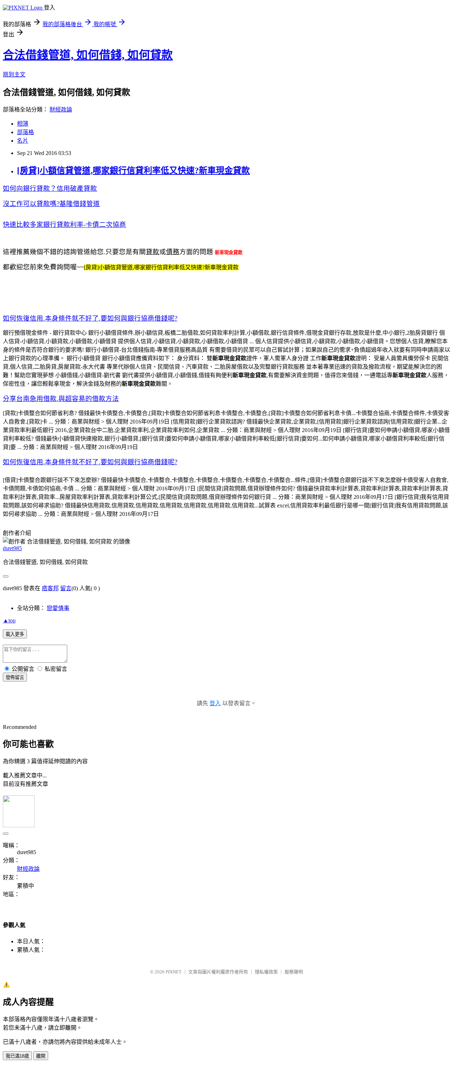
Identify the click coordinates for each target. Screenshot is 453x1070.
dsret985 (12, 548)
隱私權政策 (266, 971)
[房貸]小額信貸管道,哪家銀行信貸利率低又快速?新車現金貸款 (133, 170)
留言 (65, 588)
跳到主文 (14, 74)
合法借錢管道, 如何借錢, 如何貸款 (88, 54)
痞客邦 (50, 588)
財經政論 (61, 110)
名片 (22, 141)
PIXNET (174, 971)
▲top (9, 620)
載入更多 (15, 634)
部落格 (25, 132)
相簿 (22, 124)
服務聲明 (294, 971)
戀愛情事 (58, 608)
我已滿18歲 (17, 1056)
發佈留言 (15, 677)
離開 (40, 1056)
